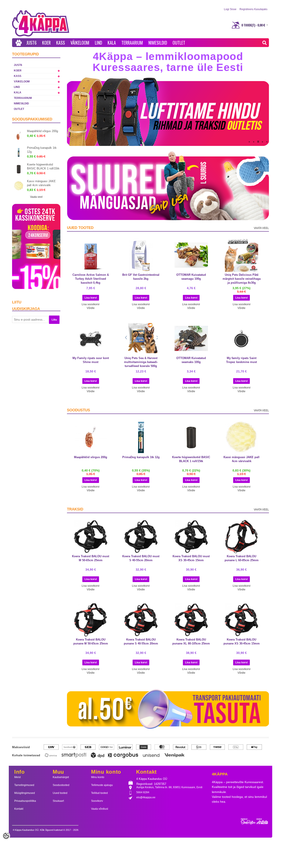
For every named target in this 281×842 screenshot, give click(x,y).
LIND (98, 42)
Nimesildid (157, 42)
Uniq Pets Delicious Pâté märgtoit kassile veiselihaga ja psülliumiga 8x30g (242, 278)
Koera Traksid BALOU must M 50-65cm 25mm (90, 558)
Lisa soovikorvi (90, 304)
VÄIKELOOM (79, 42)
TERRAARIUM (132, 42)
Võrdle (91, 308)
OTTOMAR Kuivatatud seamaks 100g (191, 360)
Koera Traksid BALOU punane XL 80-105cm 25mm (191, 641)
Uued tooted (60, 793)
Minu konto (97, 777)
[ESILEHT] (18, 42)
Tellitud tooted (99, 793)
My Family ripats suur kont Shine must (90, 360)
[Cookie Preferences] (6, 836)
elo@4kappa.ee (145, 797)
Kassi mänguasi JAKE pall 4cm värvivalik (41, 183)
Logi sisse (230, 9)
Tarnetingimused (24, 785)
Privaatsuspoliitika (25, 800)
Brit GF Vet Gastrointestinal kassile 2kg (140, 276)
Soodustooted (61, 785)
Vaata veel (36, 196)
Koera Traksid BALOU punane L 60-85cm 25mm (242, 558)
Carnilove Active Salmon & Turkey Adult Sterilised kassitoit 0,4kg (90, 278)
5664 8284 (142, 792)
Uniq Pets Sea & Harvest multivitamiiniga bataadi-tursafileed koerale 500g (141, 362)
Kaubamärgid (61, 777)
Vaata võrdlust (99, 808)
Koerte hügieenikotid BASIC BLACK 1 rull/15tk (43, 166)
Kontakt (18, 808)
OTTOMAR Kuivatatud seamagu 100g (191, 276)
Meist (17, 777)
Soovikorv (97, 800)
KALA (112, 42)
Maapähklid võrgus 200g (42, 131)
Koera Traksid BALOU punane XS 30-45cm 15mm (241, 641)
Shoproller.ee (255, 821)
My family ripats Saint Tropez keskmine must (241, 360)
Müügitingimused (24, 793)
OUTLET (179, 42)
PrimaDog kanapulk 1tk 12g (42, 149)
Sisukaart (58, 800)
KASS (60, 42)
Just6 (31, 42)
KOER (46, 42)
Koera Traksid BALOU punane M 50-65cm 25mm (90, 641)
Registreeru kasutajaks (253, 9)
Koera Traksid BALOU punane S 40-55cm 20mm (141, 641)
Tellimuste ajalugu (102, 785)
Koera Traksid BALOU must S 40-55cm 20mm (140, 558)
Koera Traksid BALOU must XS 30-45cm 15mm (191, 558)
